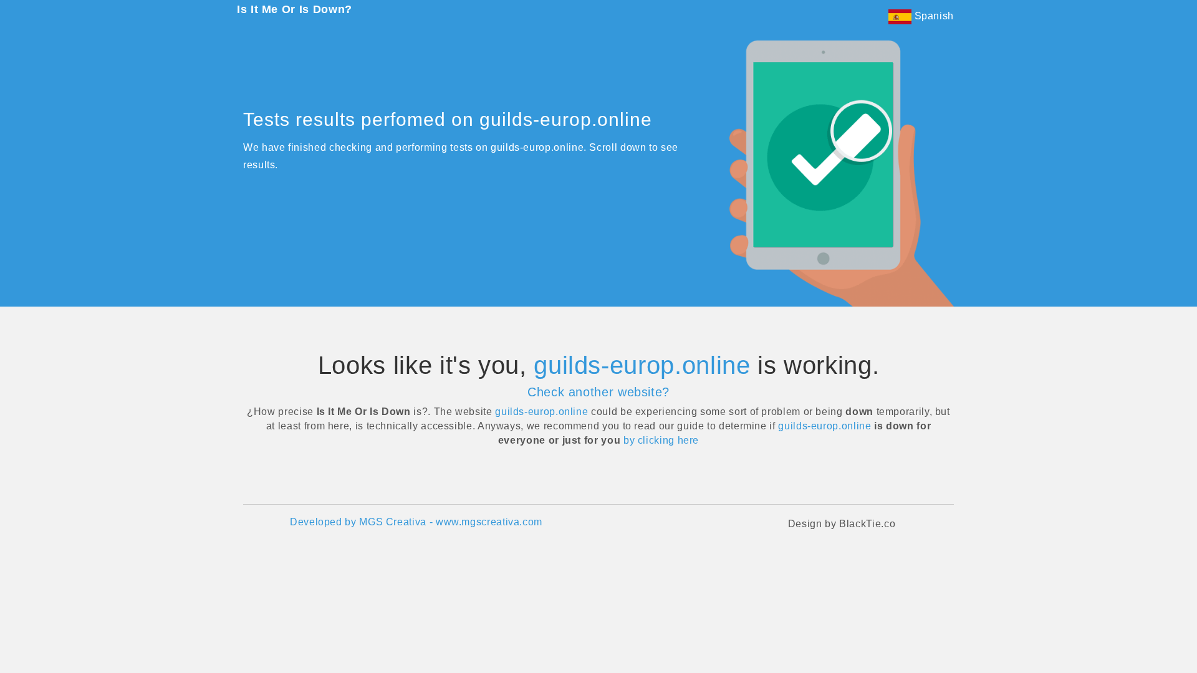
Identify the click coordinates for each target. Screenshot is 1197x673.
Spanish (932, 16)
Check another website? (598, 392)
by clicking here (661, 440)
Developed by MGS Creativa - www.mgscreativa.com (416, 522)
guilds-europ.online (642, 365)
